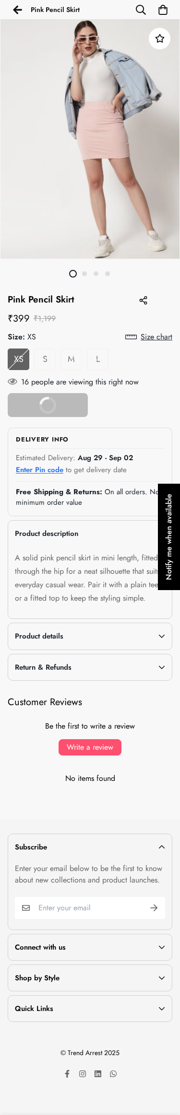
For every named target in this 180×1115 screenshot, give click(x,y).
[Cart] (162, 9)
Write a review (90, 747)
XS (19, 359)
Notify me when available (168, 537)
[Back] (17, 9)
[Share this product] (143, 300)
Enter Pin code (39, 470)
